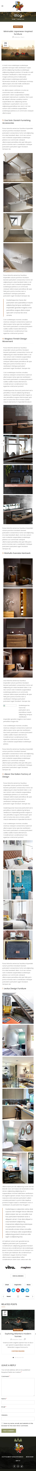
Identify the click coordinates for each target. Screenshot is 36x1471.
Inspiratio (17, 1285)
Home (13, 19)
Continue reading (18, 1351)
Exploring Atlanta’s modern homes (18, 1335)
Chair (7, 1285)
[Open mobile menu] (2, 6)
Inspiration (20, 19)
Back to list (18, 1296)
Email (3, 1407)
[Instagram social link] (18, 1466)
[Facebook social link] (9, 1290)
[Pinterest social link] (18, 1290)
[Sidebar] (2, 443)
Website (4, 1415)
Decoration (18, 1330)
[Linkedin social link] (23, 1290)
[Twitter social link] (13, 1290)
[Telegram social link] (27, 1290)
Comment (5, 1376)
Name (4, 1399)
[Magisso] (26, 1267)
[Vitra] (10, 1267)
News (29, 1285)
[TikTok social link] (21, 1466)
